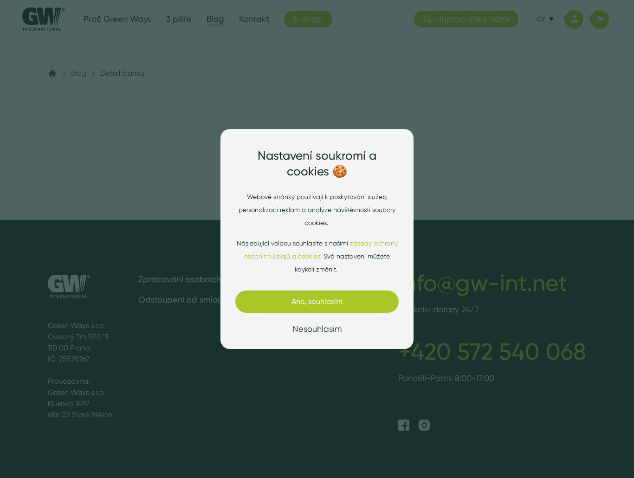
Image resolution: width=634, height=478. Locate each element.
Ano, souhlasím (317, 301)
